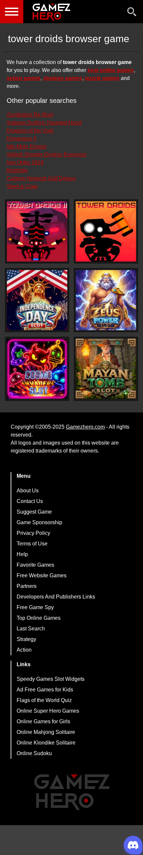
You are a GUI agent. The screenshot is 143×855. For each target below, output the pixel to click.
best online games (110, 70)
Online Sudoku (34, 753)
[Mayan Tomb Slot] (106, 368)
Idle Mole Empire (27, 146)
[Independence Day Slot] (37, 300)
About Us (28, 490)
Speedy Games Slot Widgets (50, 679)
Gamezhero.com (85, 427)
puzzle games (102, 78)
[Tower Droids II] (37, 231)
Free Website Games (42, 575)
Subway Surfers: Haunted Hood (44, 122)
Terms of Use (32, 543)
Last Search (31, 628)
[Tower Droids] (106, 231)
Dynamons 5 (22, 138)
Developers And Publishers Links (56, 597)
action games (24, 78)
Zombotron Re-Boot (30, 114)
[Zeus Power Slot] (106, 300)
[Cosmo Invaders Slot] (37, 368)
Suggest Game (34, 512)
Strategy (26, 639)
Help (22, 554)
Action (24, 650)
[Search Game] (132, 13)
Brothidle (17, 170)
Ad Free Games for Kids (45, 689)
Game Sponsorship (39, 522)
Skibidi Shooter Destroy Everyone (46, 154)
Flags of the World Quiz (44, 700)
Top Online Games (39, 618)
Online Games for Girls (43, 721)
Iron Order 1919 (25, 162)
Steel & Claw (22, 186)
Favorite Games (35, 565)
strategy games (62, 78)
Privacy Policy (33, 533)
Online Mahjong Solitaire (46, 732)
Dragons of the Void (30, 130)
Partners (27, 586)
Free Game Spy (35, 607)
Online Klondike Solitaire (46, 743)
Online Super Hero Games (48, 711)
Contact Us (30, 501)
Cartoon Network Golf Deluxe (41, 178)
